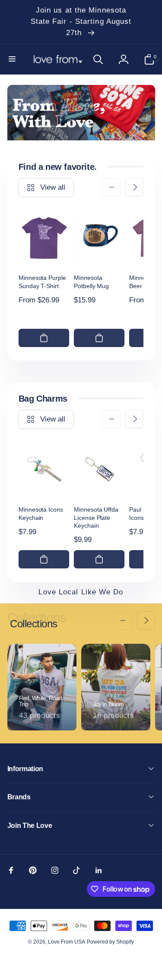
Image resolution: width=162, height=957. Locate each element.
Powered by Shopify (110, 942)
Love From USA (66, 942)
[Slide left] (111, 187)
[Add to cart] (44, 338)
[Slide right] (134, 187)
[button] (13, 59)
